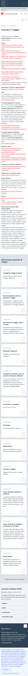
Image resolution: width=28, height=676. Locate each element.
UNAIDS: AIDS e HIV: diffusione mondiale (13, 69)
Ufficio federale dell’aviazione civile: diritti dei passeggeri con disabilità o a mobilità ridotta (13, 159)
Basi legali (18, 666)
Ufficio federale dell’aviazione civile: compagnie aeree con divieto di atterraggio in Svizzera (11, 150)
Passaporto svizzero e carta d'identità (12, 89)
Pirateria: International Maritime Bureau (13, 166)
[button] (25, 626)
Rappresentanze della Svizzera (10, 175)
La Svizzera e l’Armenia (11, 14)
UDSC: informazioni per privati (10, 125)
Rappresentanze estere (8, 100)
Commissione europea (8, 82)
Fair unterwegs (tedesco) (8, 204)
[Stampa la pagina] (22, 19)
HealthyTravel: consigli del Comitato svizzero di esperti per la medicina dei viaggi (12, 47)
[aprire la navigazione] (25, 13)
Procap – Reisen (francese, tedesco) (11, 202)
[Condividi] (26, 19)
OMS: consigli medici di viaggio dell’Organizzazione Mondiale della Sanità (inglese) (13, 52)
